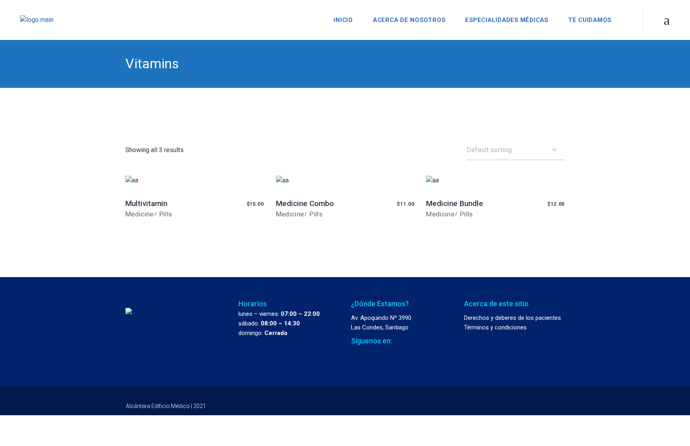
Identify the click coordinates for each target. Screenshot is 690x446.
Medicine (139, 214)
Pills (165, 214)
